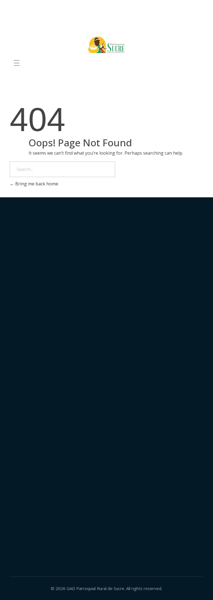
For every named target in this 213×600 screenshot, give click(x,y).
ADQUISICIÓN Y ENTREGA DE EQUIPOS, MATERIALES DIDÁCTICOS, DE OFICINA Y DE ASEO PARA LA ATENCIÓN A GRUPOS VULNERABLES (170, 412)
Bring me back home (36, 184)
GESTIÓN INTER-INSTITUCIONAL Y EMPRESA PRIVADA (169, 255)
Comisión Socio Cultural (171, 275)
